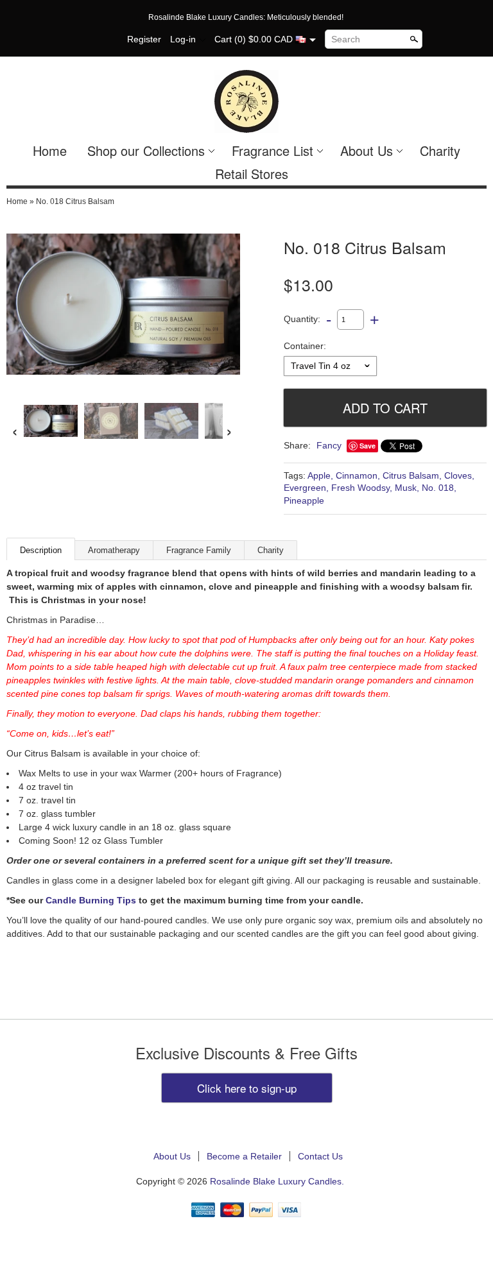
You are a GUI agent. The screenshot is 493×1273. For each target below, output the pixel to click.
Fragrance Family (198, 550)
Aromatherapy (114, 550)
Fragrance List (272, 150)
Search (345, 39)
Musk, (407, 488)
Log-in (183, 39)
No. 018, (439, 488)
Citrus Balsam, (412, 475)
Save (367, 445)
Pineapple (304, 500)
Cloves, (459, 475)
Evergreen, (306, 488)
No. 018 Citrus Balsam (75, 201)
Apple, (320, 475)
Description (41, 550)
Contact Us (320, 1156)
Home (50, 150)
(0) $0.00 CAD (264, 39)
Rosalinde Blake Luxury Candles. (277, 1181)
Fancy (329, 445)
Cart (223, 39)
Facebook (86, 40)
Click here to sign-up (247, 1088)
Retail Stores (251, 173)
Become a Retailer (244, 1156)
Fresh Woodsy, (361, 488)
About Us (366, 150)
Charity (440, 150)
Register (144, 39)
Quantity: (302, 319)
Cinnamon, (358, 475)
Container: (305, 346)
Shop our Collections (146, 150)
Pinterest (108, 40)
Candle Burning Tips (91, 900)
